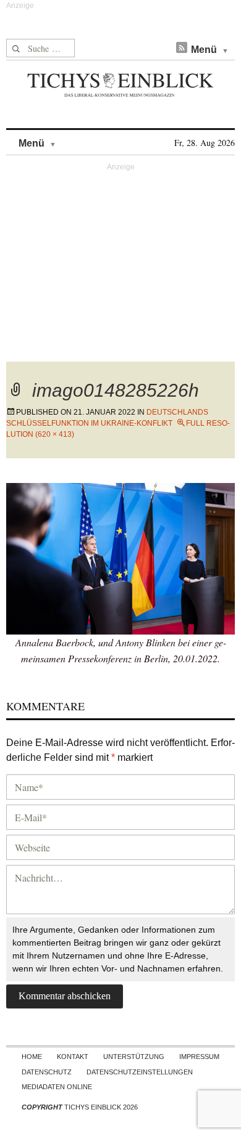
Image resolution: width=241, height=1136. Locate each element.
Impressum (199, 1056)
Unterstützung (133, 1056)
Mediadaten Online (57, 1086)
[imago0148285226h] (120, 557)
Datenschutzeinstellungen (140, 1072)
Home (32, 1056)
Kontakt (72, 1056)
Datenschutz (47, 1072)
